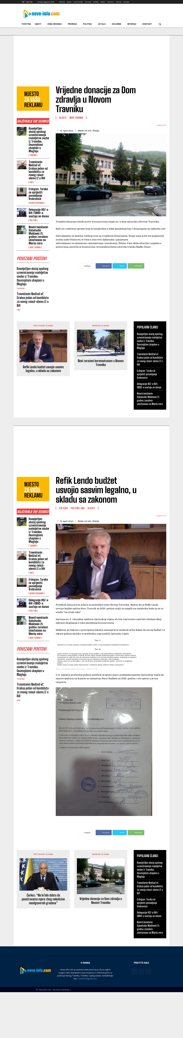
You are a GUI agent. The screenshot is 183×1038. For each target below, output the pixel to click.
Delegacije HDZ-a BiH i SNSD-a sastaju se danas (39, 213)
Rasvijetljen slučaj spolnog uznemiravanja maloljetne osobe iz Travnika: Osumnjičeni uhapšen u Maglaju (39, 140)
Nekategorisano (37, 203)
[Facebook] (146, 1)
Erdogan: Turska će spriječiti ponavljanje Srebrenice (38, 194)
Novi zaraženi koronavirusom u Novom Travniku (101, 363)
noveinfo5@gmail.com (87, 978)
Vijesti (62, 117)
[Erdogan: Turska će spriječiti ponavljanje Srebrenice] (22, 191)
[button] (160, 24)
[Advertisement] (91, 55)
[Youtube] (161, 1)
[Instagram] (150, 1)
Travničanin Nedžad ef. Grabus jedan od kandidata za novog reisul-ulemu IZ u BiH (38, 170)
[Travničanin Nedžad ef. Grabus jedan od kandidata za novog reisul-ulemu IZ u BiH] (22, 164)
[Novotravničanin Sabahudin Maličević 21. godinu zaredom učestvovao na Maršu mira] (22, 230)
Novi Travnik (35, 247)
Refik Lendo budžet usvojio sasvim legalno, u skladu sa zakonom (43, 369)
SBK (31, 182)
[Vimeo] (157, 1)
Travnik (33, 155)
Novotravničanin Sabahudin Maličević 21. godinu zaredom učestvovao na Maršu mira (38, 235)
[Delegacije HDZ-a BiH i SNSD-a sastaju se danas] (22, 212)
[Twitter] (154, 1)
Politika (33, 220)
